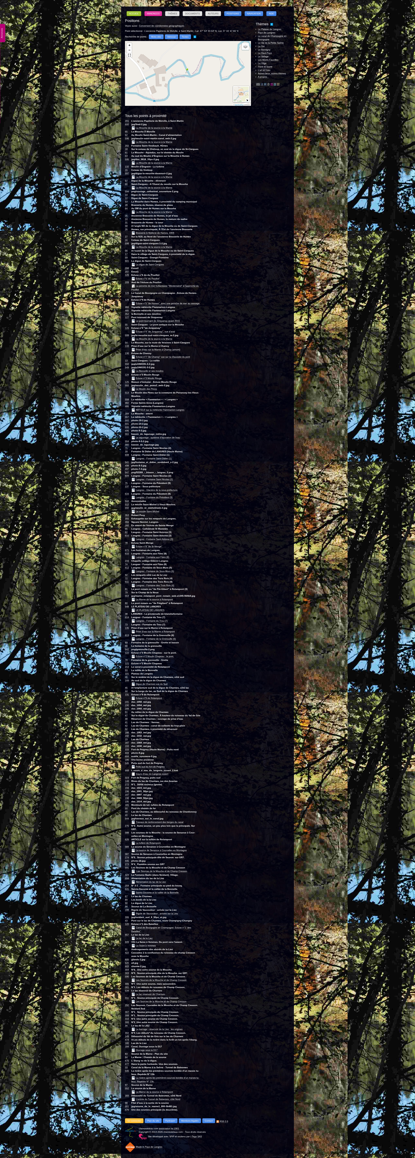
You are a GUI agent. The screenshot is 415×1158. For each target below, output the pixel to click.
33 (126, 1067)
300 (127, 1022)
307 (127, 1012)
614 (127, 617)
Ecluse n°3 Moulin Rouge (149, 378)
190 (127, 705)
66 (126, 528)
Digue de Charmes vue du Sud (151, 684)
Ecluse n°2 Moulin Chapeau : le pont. (155, 656)
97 (126, 1085)
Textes (185, 36)
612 (127, 567)
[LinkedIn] (265, 84)
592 (127, 508)
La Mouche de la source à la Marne (154, 128)
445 (127, 861)
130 (127, 353)
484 (127, 307)
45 (126, 687)
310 (127, 1019)
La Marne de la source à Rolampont (154, 599)
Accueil (134, 13)
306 (127, 917)
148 (127, 781)
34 (126, 1025)
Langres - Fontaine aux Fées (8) (152, 557)
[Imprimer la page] (268, 84)
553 (127, 596)
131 (127, 694)
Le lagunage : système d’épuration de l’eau (158, 437)
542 (127, 649)
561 (127, 434)
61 (126, 152)
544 (127, 818)
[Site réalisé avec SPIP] (143, 1136)
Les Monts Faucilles (268, 59)
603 (127, 966)
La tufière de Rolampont (148, 843)
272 (127, 784)
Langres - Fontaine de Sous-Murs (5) (155, 571)
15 (126, 170)
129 (127, 275)
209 (127, 282)
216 (127, 561)
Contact (209, 1120)
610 (127, 535)
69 (126, 642)
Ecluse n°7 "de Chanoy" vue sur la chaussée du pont (163, 357)
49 (126, 811)
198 (127, 798)
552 (127, 1088)
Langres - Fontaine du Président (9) (154, 497)
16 (126, 240)
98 (126, 1103)
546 (127, 1071)
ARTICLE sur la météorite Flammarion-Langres (160, 410)
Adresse (171, 36)
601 (127, 261)
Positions (233, 13)
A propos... (263, 77)
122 (127, 652)
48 (126, 719)
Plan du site (153, 1120)
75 (126, 483)
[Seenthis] (271, 84)
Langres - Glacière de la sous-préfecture (157, 490)
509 (127, 942)
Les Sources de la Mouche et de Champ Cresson (161, 871)
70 (126, 660)
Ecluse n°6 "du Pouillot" (148, 278)
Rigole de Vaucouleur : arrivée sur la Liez (157, 913)
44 (126, 691)
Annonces (153, 13)
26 (126, 229)
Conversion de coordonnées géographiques (161, 25)
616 (127, 493)
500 (127, 427)
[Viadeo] (278, 84)
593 (127, 385)
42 (126, 725)
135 (127, 628)
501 (127, 423)
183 (127, 1095)
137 (127, 486)
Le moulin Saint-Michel (147, 511)
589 (127, 846)
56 (126, 250)
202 (127, 145)
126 (127, 328)
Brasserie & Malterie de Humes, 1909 (155, 233)
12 (126, 198)
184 (127, 1046)
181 (127, 805)
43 (126, 920)
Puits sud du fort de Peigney (150, 766)
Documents (192, 13)
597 (127, 173)
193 (127, 746)
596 (127, 138)
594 (127, 191)
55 (126, 324)
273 (127, 864)
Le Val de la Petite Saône (271, 42)
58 (126, 226)
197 (127, 794)
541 (127, 462)
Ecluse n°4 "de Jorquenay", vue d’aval (155, 331)
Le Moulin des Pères (146, 389)
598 (127, 243)
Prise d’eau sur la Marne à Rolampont (155, 631)
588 (127, 832)
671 (127, 550)
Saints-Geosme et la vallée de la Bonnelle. (157, 892)
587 (127, 854)
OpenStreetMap (239, 104)
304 (127, 969)
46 (126, 677)
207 (127, 271)
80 (126, 603)
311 (127, 998)
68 (126, 646)
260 (127, 525)
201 (127, 121)
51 (126, 712)
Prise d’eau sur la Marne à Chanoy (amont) (158, 349)
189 (127, 708)
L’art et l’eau (264, 70)
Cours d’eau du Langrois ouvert (152, 774)
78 (126, 543)
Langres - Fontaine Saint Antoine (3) (154, 539)
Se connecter (134, 1120)
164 (127, 413)
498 (127, 465)
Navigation (254, 13)
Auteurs (213, 13)
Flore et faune (265, 66)
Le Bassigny (264, 49)
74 (126, 564)
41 (126, 722)
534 (127, 990)
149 (127, 1036)
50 (126, 808)
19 (126, 739)
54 (126, 342)
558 (127, 399)
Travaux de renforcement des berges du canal (159, 822)
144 (127, 680)
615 (127, 553)
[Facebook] (262, 84)
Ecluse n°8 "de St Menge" (149, 546)
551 (127, 1106)
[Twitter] (275, 84)
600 (127, 124)
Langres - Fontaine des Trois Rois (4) (155, 585)
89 (126, 899)
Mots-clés (156, 36)
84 (126, 1057)
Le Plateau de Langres (269, 29)
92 (126, 575)
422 (127, 952)
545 (127, 763)
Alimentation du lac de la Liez (151, 882)
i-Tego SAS (196, 1136)
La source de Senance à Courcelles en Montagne (161, 850)
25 (126, 215)
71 (126, 448)
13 (126, 360)
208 (127, 268)
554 (127, 441)
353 (127, 515)
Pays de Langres (266, 32)
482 (127, 403)
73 (126, 624)
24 (126, 219)
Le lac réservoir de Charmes (150, 994)
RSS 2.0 (223, 1121)
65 (126, 131)
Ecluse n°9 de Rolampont (149, 698)
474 (127, 1039)
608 (127, 455)
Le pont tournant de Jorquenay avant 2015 (158, 321)
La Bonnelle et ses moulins (149, 371)
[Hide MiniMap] (247, 100)
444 (127, 753)
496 (127, 430)
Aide (271, 13)
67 (126, 896)
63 (126, 156)
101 (127, 673)
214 (127, 667)
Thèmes (172, 13)
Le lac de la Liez (144, 938)
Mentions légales (190, 1120)
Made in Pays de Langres (148, 1147)
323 (127, 777)
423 (127, 875)
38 (126, 614)
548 (127, 606)
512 (127, 504)
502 (127, 420)
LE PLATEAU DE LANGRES (150, 610)
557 (127, 417)
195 (127, 801)
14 (126, 194)
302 (127, 1033)
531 (127, 889)
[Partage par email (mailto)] (258, 84)
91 (126, 949)
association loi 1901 (169, 1128)
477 (127, 1064)
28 (126, 205)
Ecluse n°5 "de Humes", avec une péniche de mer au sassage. (168, 303)
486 (127, 406)
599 (127, 335)
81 (126, 589)
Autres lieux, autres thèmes (272, 73)
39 (126, 451)
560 (127, 444)
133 (127, 346)
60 (126, 184)
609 (127, 475)
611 (127, 581)
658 (127, 878)
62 (126, 135)
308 (127, 1015)
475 (127, 1060)
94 (126, 906)
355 (127, 518)
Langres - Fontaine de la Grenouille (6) (156, 638)
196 (127, 791)
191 (127, 702)
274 (127, 857)
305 (127, 984)
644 (127, 501)
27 (126, 236)
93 (126, 670)
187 (127, 742)
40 (126, 815)
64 (126, 208)
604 (127, 756)
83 (126, 1054)
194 (127, 788)
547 (127, 472)
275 (127, 826)
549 (127, 367)
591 (127, 867)
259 (127, 885)
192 (127, 736)
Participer (170, 1120)
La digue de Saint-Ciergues (150, 264)
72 (126, 578)
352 (127, 314)
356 (127, 522)
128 (127, 299)
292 (127, 1005)
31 (126, 222)
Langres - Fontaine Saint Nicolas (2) (154, 479)
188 (127, 732)
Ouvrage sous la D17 (147, 1050)
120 (127, 924)
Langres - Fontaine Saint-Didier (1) (154, 458)
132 (127, 166)
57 (126, 180)
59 (126, 257)
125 (127, 382)
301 (127, 987)
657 (127, 934)
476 (127, 1109)
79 (126, 592)
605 (127, 959)
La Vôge (262, 63)
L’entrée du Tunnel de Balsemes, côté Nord (158, 1099)
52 (126, 729)
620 (127, 963)
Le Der (261, 46)
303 (127, 973)
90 (126, 903)
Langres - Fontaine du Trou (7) (152, 621)
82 (126, 532)
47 (126, 715)
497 (127, 469)
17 (126, 254)
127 (127, 317)
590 (127, 976)
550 (127, 364)
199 (127, 910)
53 (126, 201)
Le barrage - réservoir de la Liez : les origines (159, 1029)
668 (127, 770)
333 (127, 749)
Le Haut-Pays (265, 53)
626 (127, 839)
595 (127, 159)
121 (127, 663)
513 (127, 392)
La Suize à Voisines (146, 945)
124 (127, 374)
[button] (185, 70)
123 (127, 293)
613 (127, 635)
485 (127, 310)
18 (126, 149)
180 (127, 1043)
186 (127, 759)
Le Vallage (263, 56)
